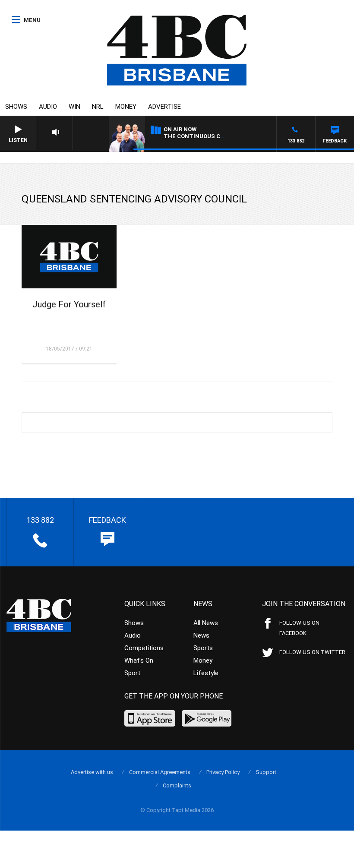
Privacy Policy (223, 772)
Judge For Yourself (69, 304)
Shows (16, 107)
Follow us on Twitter (312, 652)
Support (266, 772)
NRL (98, 107)
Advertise (164, 107)
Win (74, 107)
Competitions (144, 648)
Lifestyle (205, 673)
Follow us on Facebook (299, 627)
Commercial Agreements (159, 772)
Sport (132, 673)
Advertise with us (92, 772)
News (201, 635)
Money (125, 107)
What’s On (138, 660)
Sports (203, 648)
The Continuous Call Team (206, 136)
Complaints (177, 785)
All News (205, 623)
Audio (48, 107)
